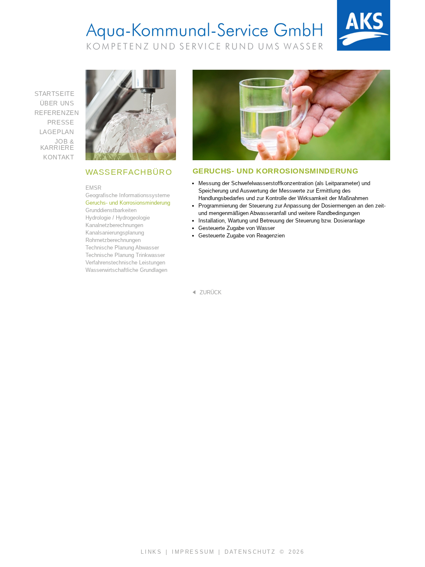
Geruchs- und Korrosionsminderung (127, 203)
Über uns (57, 103)
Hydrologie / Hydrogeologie (117, 218)
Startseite (54, 93)
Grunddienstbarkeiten (111, 210)
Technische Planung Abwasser (122, 247)
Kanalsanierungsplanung (114, 233)
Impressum (193, 552)
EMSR (93, 188)
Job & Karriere (57, 144)
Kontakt (58, 157)
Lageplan (56, 131)
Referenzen (56, 112)
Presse (60, 122)
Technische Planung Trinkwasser (125, 255)
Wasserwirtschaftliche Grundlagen (126, 270)
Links (151, 552)
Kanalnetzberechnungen (114, 225)
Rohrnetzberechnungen (113, 240)
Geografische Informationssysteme (127, 195)
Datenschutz (250, 552)
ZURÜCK (210, 292)
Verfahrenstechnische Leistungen (125, 262)
